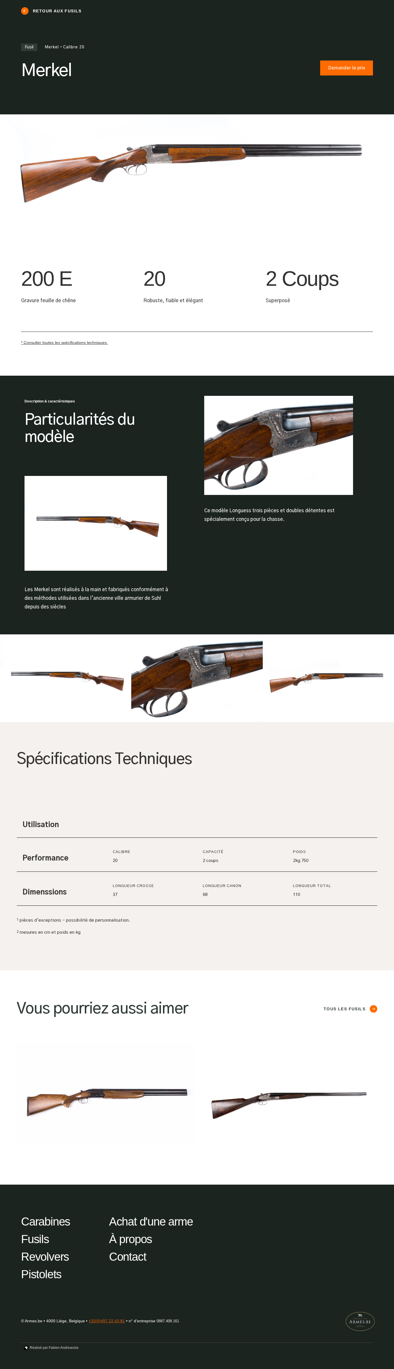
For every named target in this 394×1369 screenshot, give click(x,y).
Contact (127, 1256)
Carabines (45, 1221)
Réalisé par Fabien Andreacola (54, 1348)
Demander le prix (346, 68)
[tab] (25, 801)
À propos (130, 1239)
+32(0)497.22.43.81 (107, 1321)
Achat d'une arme (151, 1221)
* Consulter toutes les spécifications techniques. (64, 342)
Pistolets (41, 1274)
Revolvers (45, 1256)
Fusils (35, 1239)
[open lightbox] (65, 678)
